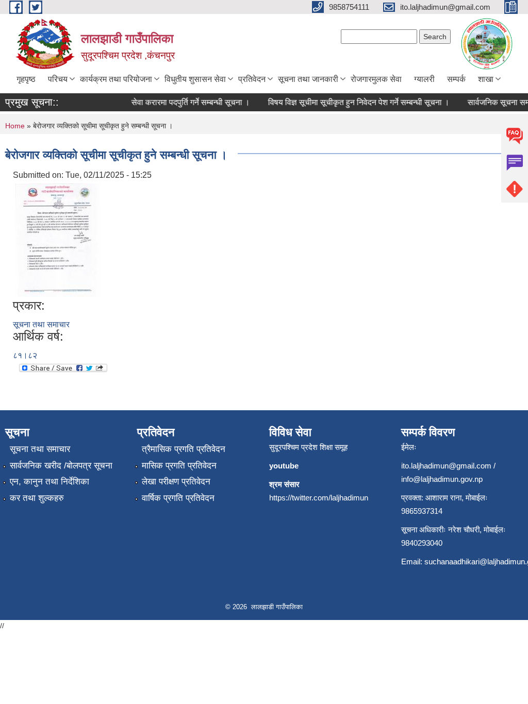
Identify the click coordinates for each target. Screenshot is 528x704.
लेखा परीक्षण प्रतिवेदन (176, 482)
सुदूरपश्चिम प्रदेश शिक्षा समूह (308, 447)
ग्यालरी (424, 79)
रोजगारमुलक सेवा (376, 79)
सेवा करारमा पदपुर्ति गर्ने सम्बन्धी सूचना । (185, 102)
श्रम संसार (284, 484)
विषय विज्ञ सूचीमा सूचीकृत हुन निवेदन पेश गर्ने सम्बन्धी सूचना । (353, 102)
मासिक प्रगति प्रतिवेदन (179, 466)
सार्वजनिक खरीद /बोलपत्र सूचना (61, 466)
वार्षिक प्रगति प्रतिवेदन (178, 498)
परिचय (58, 79)
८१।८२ (25, 355)
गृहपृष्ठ (26, 79)
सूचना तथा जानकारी (308, 79)
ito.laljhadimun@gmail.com (446, 465)
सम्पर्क (456, 79)
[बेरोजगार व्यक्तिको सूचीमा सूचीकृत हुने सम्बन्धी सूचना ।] (58, 239)
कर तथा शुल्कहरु (37, 498)
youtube (284, 465)
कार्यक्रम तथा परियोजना (116, 79)
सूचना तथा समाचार (41, 324)
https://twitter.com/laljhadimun (318, 497)
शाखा (485, 79)
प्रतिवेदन (252, 79)
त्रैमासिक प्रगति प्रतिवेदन (183, 449)
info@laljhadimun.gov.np (442, 479)
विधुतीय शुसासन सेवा (195, 79)
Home (15, 126)
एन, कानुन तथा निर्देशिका (49, 482)
